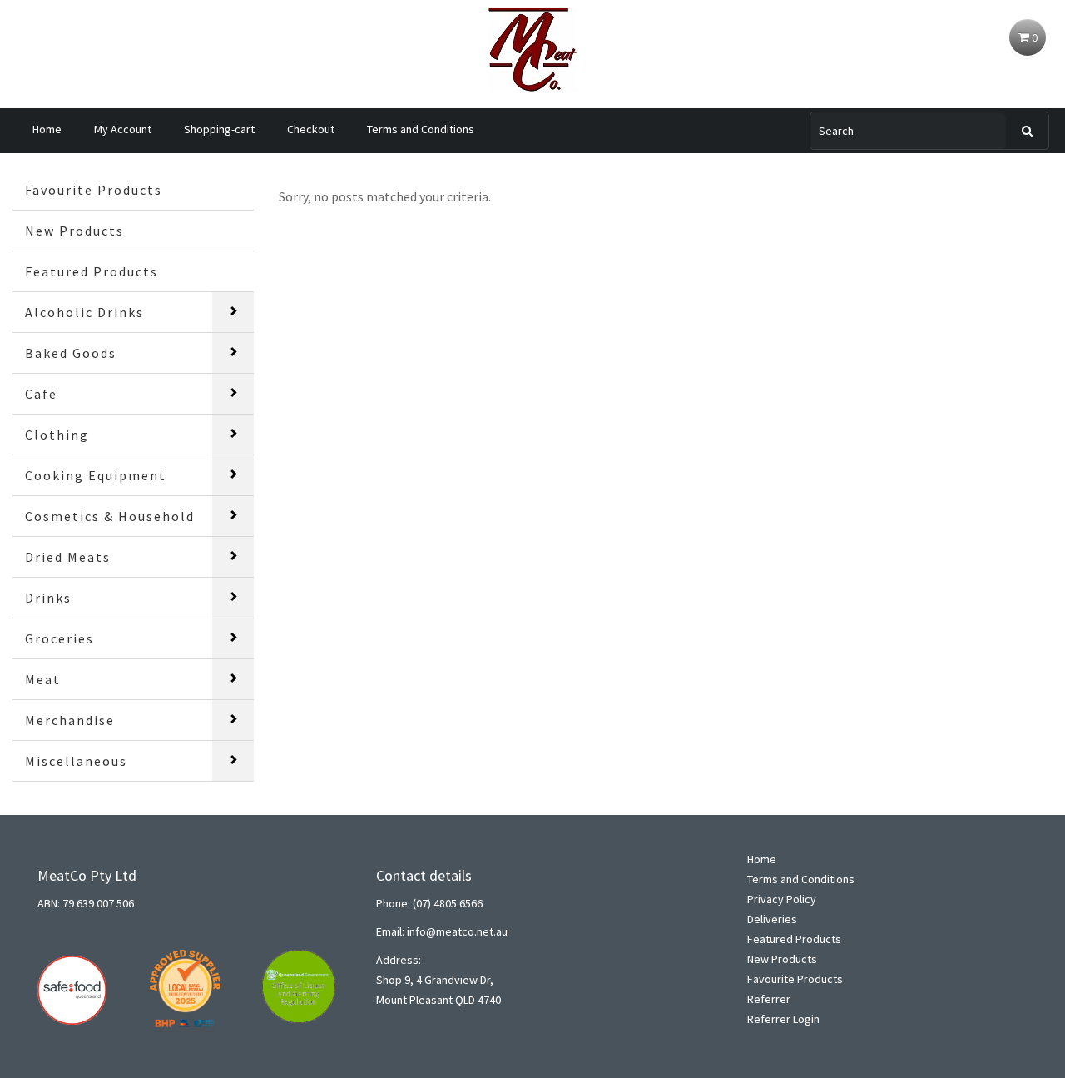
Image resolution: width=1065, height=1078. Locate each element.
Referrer (768, 998)
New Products (74, 230)
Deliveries (772, 919)
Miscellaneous (76, 761)
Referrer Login (783, 1018)
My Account (122, 129)
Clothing (57, 434)
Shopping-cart (219, 129)
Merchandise (70, 720)
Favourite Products (93, 189)
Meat (43, 679)
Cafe (41, 393)
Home (47, 129)
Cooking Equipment (95, 475)
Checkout (310, 129)
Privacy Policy (781, 899)
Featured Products (91, 271)
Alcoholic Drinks (84, 312)
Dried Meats (68, 557)
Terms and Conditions (420, 129)
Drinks (48, 597)
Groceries (59, 638)
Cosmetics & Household (110, 516)
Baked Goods (70, 353)
